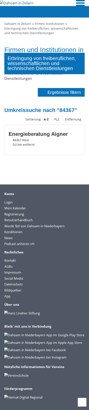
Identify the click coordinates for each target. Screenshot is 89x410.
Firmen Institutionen (49, 24)
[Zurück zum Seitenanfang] (82, 402)
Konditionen (13, 232)
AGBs (8, 266)
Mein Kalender (15, 208)
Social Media (13, 278)
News (8, 238)
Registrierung (14, 214)
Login (8, 202)
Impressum (12, 272)
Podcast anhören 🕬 (19, 244)
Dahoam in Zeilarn (17, 24)
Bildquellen (12, 290)
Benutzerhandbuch (18, 220)
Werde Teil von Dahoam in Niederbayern (34, 226)
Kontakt (10, 260)
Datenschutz (13, 284)
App (7, 296)
